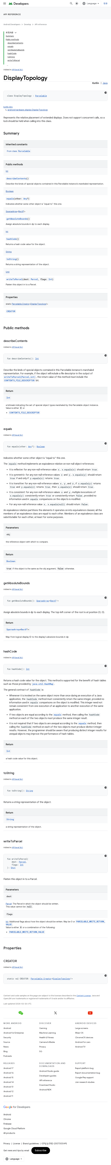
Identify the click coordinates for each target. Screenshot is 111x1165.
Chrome (7, 1119)
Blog (5, 1051)
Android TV (80, 1046)
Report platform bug (84, 1068)
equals (10, 198)
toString (11, 259)
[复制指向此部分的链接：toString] (17, 773)
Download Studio (47, 1085)
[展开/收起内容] (15, 32)
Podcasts (7, 1056)
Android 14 (8, 1082)
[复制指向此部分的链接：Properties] (24, 948)
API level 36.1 (17, 69)
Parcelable (24, 151)
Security (7, 1037)
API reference (12, 14)
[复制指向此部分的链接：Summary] (22, 133)
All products (9, 1133)
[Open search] (71, 3)
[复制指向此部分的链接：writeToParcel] (25, 841)
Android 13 (8, 1086)
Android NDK (45, 1089)
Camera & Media (47, 1042)
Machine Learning (47, 1032)
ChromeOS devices (84, 1037)
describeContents (16, 178)
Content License (83, 995)
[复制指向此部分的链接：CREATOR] (20, 961)
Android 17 (8, 1068)
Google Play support (84, 1077)
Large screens (81, 1028)
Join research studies (84, 1082)
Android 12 (8, 1091)
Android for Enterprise (13, 1032)
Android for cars (82, 1042)
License (16, 1143)
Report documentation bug (87, 1073)
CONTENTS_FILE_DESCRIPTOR (19, 380)
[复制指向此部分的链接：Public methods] (32, 328)
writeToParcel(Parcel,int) (19, 377)
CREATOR (11, 311)
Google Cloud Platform (14, 1128)
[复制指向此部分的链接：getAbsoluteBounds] (33, 583)
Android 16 (8, 1073)
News (6, 1046)
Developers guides (47, 1075)
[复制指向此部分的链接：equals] (15, 429)
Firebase (7, 1124)
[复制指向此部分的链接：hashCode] (20, 651)
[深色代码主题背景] (105, 92)
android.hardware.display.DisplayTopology (28, 110)
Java (105, 83)
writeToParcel (14, 279)
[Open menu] (5, 3)
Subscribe (41, 1150)
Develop (27, 24)
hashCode (12, 239)
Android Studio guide (49, 1071)
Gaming (43, 1028)
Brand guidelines (31, 1143)
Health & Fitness (46, 1037)
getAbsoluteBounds (17, 218)
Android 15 (8, 1077)
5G (40, 1051)
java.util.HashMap (42, 684)
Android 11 (8, 1096)
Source (6, 1042)
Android (7, 1028)
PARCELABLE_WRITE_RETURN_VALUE (26, 932)
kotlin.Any (8, 107)
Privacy (42, 1046)
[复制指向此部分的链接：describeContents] (30, 341)
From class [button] (18, 151)
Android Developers (11, 24)
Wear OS (79, 1032)
